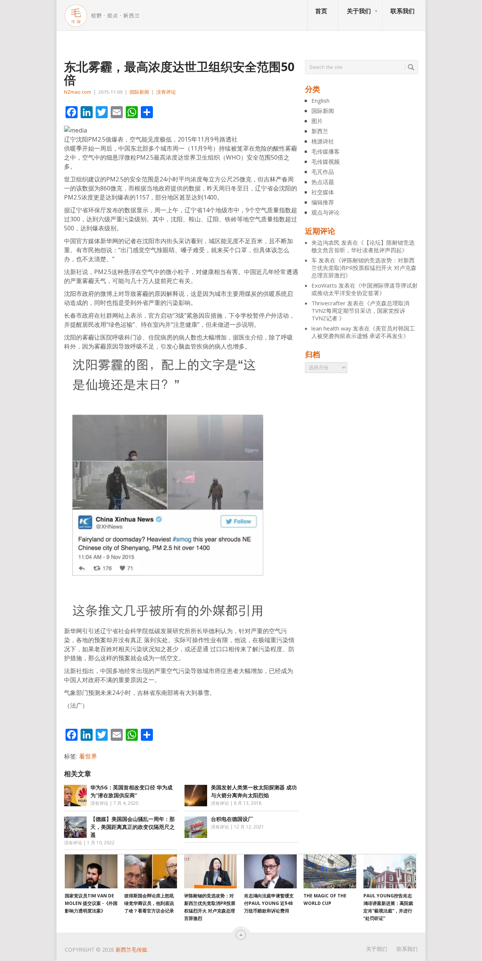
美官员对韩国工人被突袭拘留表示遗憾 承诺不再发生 (363, 332)
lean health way (331, 328)
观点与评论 (325, 212)
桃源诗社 (322, 141)
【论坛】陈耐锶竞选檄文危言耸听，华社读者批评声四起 (363, 246)
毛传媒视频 (325, 161)
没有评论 (166, 91)
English (320, 100)
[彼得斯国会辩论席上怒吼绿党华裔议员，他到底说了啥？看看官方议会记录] (150, 871)
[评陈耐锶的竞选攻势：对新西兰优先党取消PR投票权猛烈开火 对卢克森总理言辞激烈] (210, 871)
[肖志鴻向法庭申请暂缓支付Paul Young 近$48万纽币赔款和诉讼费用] (270, 871)
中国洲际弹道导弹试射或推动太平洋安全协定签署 (364, 289)
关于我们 (359, 11)
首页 (321, 11)
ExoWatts (324, 285)
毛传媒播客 (325, 151)
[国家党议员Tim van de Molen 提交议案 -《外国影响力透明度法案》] (91, 871)
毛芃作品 (322, 171)
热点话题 (322, 182)
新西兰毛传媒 (131, 949)
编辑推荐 (322, 202)
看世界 (88, 756)
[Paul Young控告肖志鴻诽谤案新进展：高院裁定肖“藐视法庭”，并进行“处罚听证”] (389, 871)
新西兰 (319, 131)
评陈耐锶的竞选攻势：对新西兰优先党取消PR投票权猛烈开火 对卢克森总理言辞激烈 (363, 267)
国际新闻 (139, 91)
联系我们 (402, 11)
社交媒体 (322, 192)
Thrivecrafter (328, 303)
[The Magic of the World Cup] (330, 871)
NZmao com (77, 91)
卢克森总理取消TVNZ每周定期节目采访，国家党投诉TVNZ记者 (360, 310)
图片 (317, 121)
